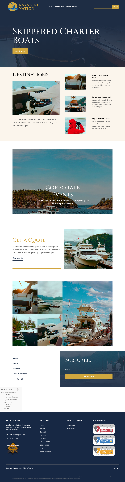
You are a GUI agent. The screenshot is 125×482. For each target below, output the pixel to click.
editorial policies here (70, 476)
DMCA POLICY (44, 438)
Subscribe (7, 406)
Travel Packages (19, 373)
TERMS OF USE (44, 445)
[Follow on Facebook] (14, 378)
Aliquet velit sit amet (13, 399)
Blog (41, 448)
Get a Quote (8, 404)
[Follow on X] (18, 378)
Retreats (16, 368)
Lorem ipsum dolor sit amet (14, 396)
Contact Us (17, 258)
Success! (7, 408)
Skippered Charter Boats (9, 392)
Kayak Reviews (71, 7)
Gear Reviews (59, 7)
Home (50, 7)
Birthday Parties (9, 402)
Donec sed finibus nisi (13, 397)
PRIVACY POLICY (45, 442)
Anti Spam (43, 435)
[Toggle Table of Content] (18, 389)
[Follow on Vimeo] (117, 468)
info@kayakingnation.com (17, 435)
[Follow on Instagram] (21, 378)
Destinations (8, 394)
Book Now (20, 51)
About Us (42, 429)
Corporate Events (9, 401)
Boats (15, 363)
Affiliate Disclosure (45, 452)
